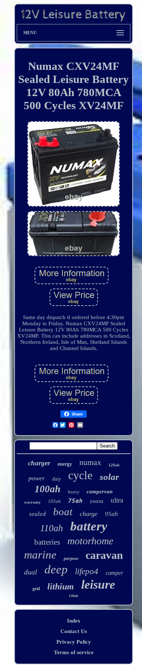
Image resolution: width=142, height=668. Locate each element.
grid (36, 588)
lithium (60, 586)
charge (89, 513)
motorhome (90, 540)
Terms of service (74, 652)
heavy (73, 491)
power (36, 478)
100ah (47, 489)
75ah (75, 500)
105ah (54, 501)
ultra (117, 500)
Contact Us (73, 631)
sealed (37, 513)
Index (73, 621)
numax (90, 462)
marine (40, 554)
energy (65, 464)
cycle (80, 475)
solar (109, 477)
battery (88, 526)
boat (62, 511)
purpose (71, 558)
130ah (73, 596)
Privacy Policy (73, 642)
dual (30, 572)
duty (56, 479)
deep (56, 569)
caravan (104, 555)
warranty (32, 502)
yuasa (96, 501)
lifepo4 (86, 571)
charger (39, 463)
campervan (100, 491)
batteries (47, 542)
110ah (51, 528)
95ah (111, 513)
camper (114, 573)
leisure (98, 584)
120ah (114, 465)
